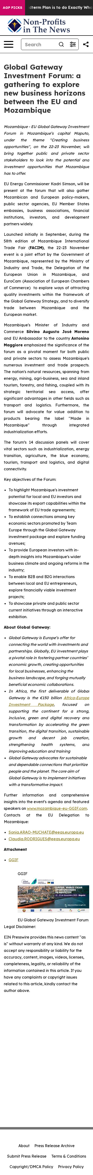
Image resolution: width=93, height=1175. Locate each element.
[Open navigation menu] (8, 44)
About (24, 1145)
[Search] (61, 44)
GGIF (13, 859)
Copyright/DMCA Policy (31, 1166)
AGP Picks (12, 7)
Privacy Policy (71, 1166)
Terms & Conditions (68, 1156)
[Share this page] (86, 44)
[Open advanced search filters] (72, 44)
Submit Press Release (26, 1156)
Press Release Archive (54, 1145)
